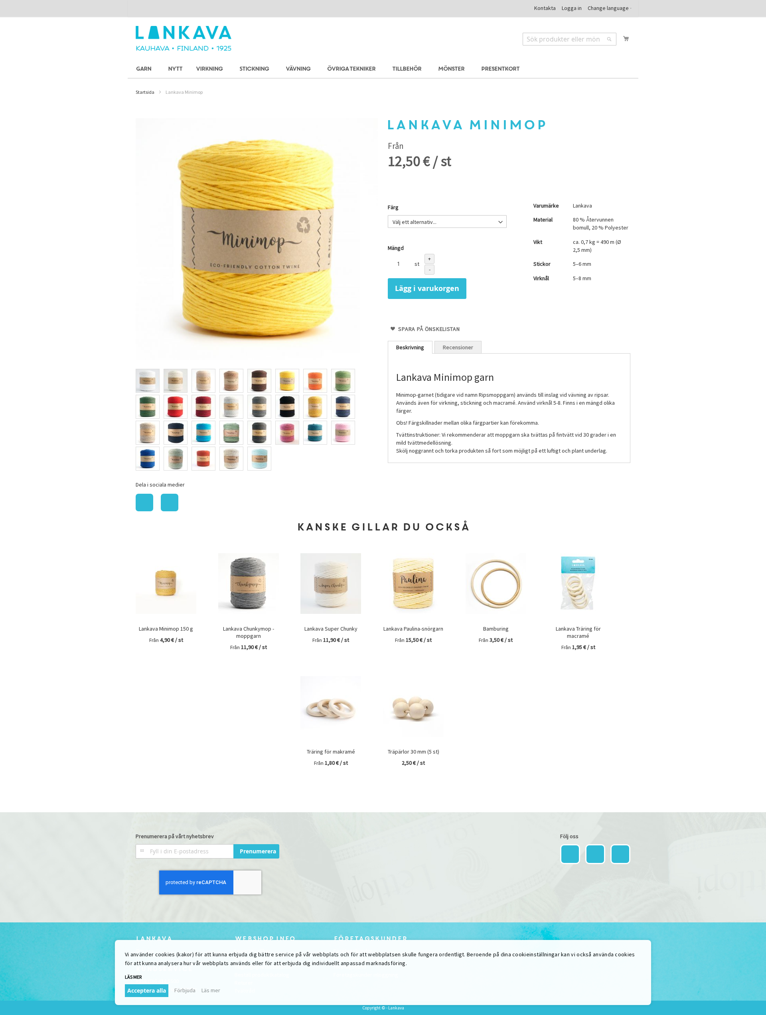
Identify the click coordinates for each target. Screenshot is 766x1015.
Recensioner (458, 347)
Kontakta (545, 8)
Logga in (572, 8)
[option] (148, 381)
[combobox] (569, 39)
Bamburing (496, 628)
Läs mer (210, 990)
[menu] (383, 69)
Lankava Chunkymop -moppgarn (248, 632)
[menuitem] (145, 69)
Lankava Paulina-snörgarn (413, 628)
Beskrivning (410, 347)
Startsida (145, 92)
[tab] (410, 347)
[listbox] (257, 421)
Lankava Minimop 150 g (166, 628)
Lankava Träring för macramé (578, 632)
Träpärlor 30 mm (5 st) (413, 751)
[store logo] (183, 38)
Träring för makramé (331, 751)
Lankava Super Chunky (330, 628)
